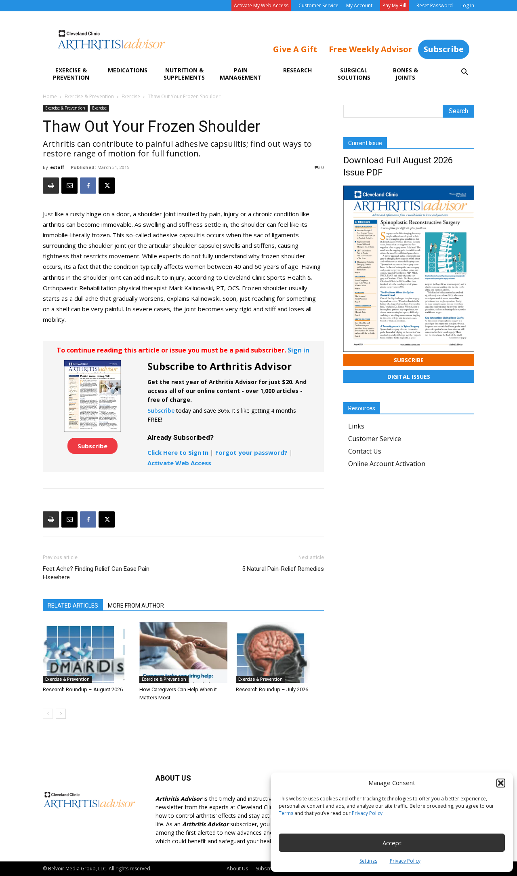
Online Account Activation (386, 463)
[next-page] (61, 714)
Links (356, 426)
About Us (237, 868)
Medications (127, 70)
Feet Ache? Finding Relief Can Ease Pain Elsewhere (96, 573)
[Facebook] (88, 185)
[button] (501, 783)
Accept (391, 843)
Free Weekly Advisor (370, 49)
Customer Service (318, 5)
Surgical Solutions (354, 73)
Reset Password (434, 5)
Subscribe (444, 49)
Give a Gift (295, 49)
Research (297, 70)
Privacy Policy (367, 813)
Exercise (131, 96)
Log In (467, 5)
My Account (359, 5)
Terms (286, 813)
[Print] (51, 185)
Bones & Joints (405, 73)
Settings (368, 860)
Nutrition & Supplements (184, 73)
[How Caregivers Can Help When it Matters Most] (183, 652)
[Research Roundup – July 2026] (280, 652)
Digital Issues (408, 376)
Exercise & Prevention (71, 73)
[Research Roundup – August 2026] (87, 652)
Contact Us (364, 451)
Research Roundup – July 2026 (272, 689)
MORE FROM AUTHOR (136, 605)
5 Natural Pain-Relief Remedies (283, 568)
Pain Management (241, 73)
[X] (107, 185)
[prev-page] (48, 714)
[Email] (69, 185)
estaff (57, 167)
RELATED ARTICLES (73, 605)
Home (50, 96)
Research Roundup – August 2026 (83, 689)
